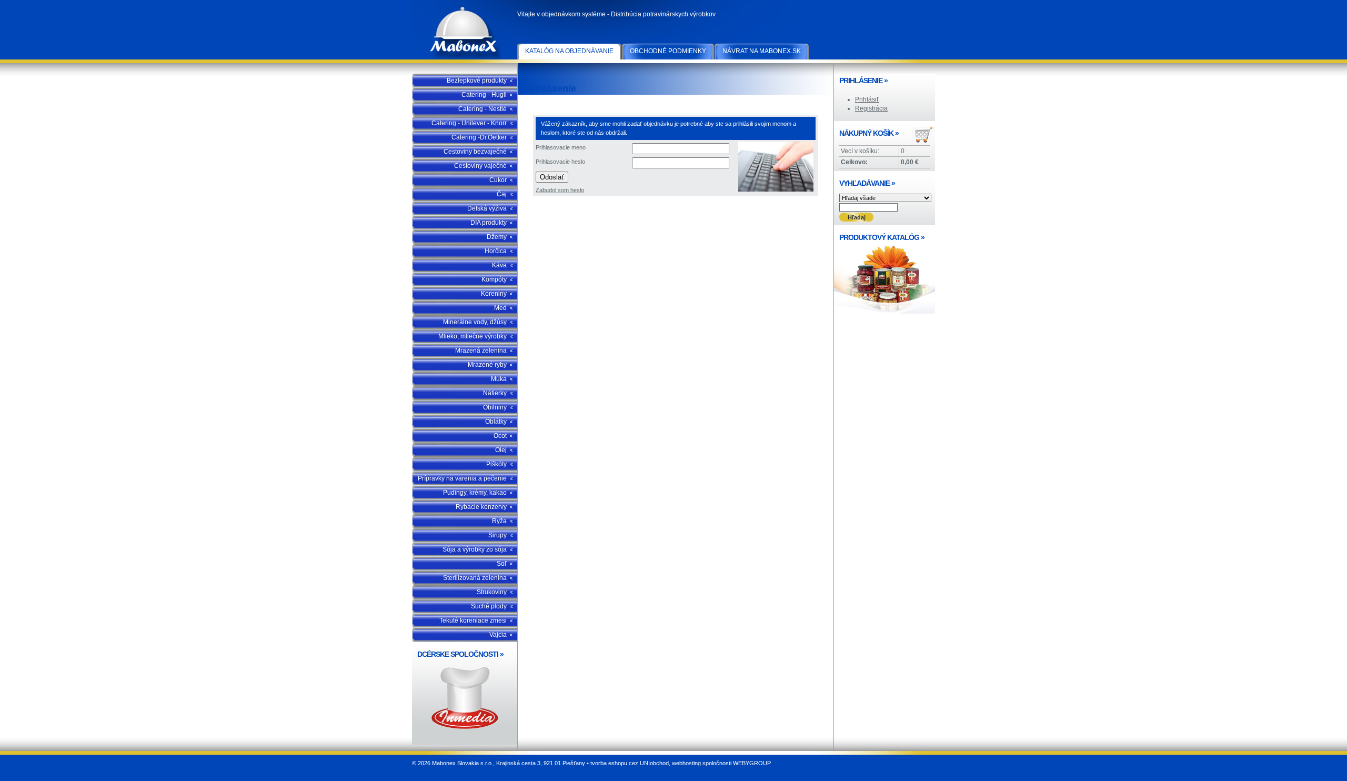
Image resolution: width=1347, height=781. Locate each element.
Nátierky (495, 393)
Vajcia (498, 634)
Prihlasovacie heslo (560, 161)
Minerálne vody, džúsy (475, 322)
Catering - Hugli (484, 94)
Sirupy (497, 535)
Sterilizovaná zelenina (475, 578)
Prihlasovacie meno (561, 147)
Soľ (502, 563)
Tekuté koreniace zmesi (473, 620)
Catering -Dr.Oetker (479, 137)
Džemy (497, 237)
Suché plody (489, 606)
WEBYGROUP (752, 763)
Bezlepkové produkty (477, 80)
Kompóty (494, 279)
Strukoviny (492, 592)
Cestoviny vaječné (480, 165)
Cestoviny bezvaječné (475, 151)
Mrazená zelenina (481, 350)
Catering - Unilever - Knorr (469, 123)
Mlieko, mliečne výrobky (472, 336)
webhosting (686, 763)
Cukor (498, 180)
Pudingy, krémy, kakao (475, 492)
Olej (501, 450)
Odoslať (552, 177)
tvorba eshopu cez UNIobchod (629, 763)
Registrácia (871, 108)
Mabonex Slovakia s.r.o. (464, 31)
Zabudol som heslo (560, 190)
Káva (499, 265)
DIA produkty (488, 222)
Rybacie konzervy (481, 506)
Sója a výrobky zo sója (475, 549)
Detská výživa (487, 208)
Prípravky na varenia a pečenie (462, 478)
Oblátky (496, 421)
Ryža (499, 521)
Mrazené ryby (487, 364)
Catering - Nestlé (482, 109)
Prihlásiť (867, 99)
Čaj (502, 194)
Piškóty (496, 464)
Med (500, 308)
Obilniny (495, 407)
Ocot (500, 435)
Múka (499, 379)
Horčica (496, 251)
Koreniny (494, 293)
